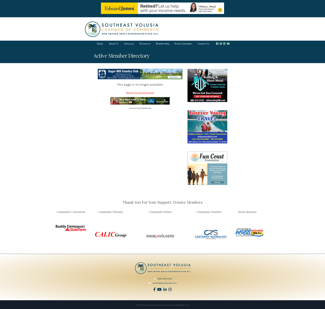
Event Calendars (183, 43)
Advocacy (129, 43)
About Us (113, 43)
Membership (162, 43)
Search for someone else (140, 92)
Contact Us (203, 43)
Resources (144, 43)
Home (100, 43)
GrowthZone (145, 108)
